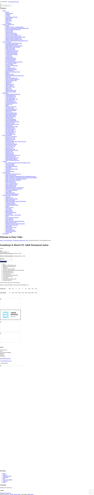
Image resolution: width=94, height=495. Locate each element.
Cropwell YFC (9, 55)
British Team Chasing (10, 48)
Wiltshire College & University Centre (14, 39)
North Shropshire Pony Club (12, 150)
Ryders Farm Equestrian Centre (12, 121)
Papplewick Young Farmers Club (13, 71)
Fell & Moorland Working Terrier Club (14, 61)
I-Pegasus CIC (9, 111)
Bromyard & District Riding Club (13, 94)
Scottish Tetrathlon (10, 154)
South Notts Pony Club (11, 156)
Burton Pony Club (9, 140)
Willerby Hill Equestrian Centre (12, 160)
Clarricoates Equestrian (11, 203)
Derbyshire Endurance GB (11, 103)
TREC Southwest (9, 85)
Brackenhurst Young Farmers (12, 44)
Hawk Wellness (9, 210)
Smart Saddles (9, 226)
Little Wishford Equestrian (11, 114)
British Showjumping (10, 200)
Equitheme (8, 14)
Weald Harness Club (10, 192)
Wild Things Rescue (10, 171)
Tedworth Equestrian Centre (12, 126)
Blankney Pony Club (10, 137)
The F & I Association (10, 60)
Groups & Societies (7, 42)
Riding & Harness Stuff (11, 186)
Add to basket (3, 261)
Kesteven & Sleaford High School (13, 29)
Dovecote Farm (9, 104)
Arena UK (8, 196)
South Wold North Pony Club (12, 157)
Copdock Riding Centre (11, 96)
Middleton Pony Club (10, 149)
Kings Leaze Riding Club (11, 112)
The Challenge (9, 191)
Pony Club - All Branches (11, 136)
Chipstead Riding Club (10, 95)
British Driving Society (11, 181)
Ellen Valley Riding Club (11, 106)
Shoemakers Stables (10, 122)
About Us (5, 474)
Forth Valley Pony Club (11, 145)
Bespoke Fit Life (9, 197)
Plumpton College (9, 32)
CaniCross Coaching (10, 202)
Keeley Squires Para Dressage (12, 217)
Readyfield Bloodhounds (11, 120)
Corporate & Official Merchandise (10, 195)
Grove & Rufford (9, 64)
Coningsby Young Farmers (11, 53)
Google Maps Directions (5, 358)
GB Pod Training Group (11, 182)
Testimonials (5, 477)
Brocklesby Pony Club (10, 139)
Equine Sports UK (10, 207)
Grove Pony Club (9, 147)
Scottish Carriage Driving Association (14, 188)
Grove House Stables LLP (11, 109)
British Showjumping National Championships (16, 201)
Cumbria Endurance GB (11, 101)
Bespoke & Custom (7, 476)
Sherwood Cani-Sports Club (12, 225)
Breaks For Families (10, 164)
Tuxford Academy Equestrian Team (13, 38)
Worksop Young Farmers (11, 90)
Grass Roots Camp (10, 108)
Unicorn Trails (9, 232)
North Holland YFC (10, 70)
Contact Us (5, 481)
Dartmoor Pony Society (11, 58)
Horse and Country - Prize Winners (13, 215)
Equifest (7, 206)
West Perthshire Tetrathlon (11, 159)
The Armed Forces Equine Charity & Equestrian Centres (18, 162)
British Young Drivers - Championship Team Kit (16, 178)
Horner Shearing (9, 13)
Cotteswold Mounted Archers (12, 205)
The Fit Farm (8, 208)
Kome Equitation (9, 218)
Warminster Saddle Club (11, 131)
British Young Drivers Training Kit (13, 180)
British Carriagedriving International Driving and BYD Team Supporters (21, 177)
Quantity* (2, 258)
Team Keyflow (9, 228)
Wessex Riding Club (10, 132)
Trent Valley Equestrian (11, 129)
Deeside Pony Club (10, 142)
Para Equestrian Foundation (12, 166)
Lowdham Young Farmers (11, 69)
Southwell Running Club (11, 227)
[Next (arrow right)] (91, 247)
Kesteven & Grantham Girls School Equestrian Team (17, 28)
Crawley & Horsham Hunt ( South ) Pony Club (16, 141)
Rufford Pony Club (10, 152)
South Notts (8, 76)
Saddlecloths (8, 19)
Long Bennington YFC (11, 68)
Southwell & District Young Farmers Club (15, 75)
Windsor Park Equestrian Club (12, 193)
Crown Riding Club (10, 100)
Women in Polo (9, 89)
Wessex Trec (8, 88)
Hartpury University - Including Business (14, 27)
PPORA (7, 73)
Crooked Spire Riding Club (11, 99)
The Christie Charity (10, 165)
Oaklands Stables (9, 117)
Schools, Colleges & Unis (8, 24)
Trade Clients (6, 233)
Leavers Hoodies (9, 30)
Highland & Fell (9, 211)
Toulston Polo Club (10, 84)
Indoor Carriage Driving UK (12, 183)
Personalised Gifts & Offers (11, 17)
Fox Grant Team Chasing (11, 63)
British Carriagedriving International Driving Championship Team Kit (21, 176)
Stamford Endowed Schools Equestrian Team (15, 37)
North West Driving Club (11, 185)
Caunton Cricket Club (10, 49)
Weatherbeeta (8, 23)
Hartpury (7, 25)
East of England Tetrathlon (11, 144)
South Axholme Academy (11, 33)
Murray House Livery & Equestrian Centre (15, 221)
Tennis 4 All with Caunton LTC (12, 79)
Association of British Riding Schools (14, 43)
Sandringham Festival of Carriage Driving (15, 187)
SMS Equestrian (9, 125)
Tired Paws (8, 170)
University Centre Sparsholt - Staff (13, 35)
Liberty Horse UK (9, 220)
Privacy (4, 482)
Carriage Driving (6, 172)
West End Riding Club (10, 134)
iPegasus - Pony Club (10, 146)
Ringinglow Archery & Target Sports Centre (15, 223)
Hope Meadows (9, 213)
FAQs (4, 478)
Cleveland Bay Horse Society (12, 50)
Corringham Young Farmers (12, 54)
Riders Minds (8, 167)
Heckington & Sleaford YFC (12, 65)
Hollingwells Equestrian (11, 110)
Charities (5, 161)
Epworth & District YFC (11, 59)
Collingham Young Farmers (11, 51)
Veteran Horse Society (10, 86)
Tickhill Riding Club (10, 127)
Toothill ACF (8, 83)
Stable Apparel (9, 20)
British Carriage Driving (11, 175)
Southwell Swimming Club (11, 78)
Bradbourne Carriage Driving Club (13, 173)
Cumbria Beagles (9, 56)
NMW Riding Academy (11, 116)
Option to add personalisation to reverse (10, 253)
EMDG (7, 105)
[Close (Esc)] (92, 1)
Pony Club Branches (7, 135)
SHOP (4, 10)
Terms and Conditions (7, 479)
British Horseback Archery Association (14, 45)
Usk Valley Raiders (10, 130)
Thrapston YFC (9, 81)
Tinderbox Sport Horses (11, 231)
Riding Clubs (6, 93)
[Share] (89, 1)
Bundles (7, 12)
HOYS (7, 216)
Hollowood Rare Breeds (11, 212)
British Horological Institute (12, 198)
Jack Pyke (8, 15)
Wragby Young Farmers (11, 91)
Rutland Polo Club (10, 74)
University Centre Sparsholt (12, 34)
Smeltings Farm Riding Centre (12, 124)
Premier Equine (9, 18)
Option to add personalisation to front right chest (12, 256)
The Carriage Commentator (11, 190)
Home (1, 240)
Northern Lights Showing (11, 222)
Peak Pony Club (9, 151)
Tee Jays (7, 22)
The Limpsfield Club (10, 229)
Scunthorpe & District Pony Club (13, 155)
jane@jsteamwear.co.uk (6, 360)
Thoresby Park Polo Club (11, 80)
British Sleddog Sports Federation (13, 47)
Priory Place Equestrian (11, 119)
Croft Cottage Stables (10, 98)
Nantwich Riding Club (10, 115)
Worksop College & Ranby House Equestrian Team (17, 40)
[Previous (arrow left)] (2, 247)
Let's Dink (8, 66)
